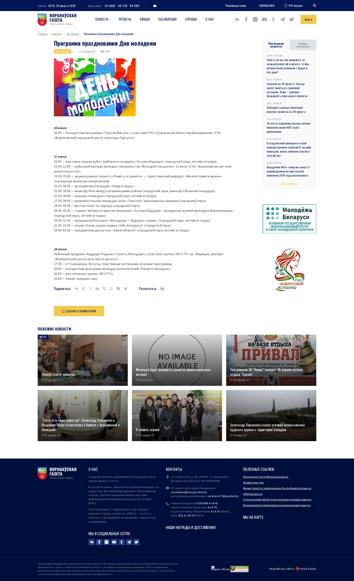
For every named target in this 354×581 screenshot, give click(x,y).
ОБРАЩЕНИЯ (266, 5)
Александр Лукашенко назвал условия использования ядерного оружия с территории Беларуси (267, 427)
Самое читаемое (302, 44)
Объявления (167, 19)
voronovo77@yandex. (221, 496)
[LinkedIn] (97, 288)
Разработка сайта (281, 569)
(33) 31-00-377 (187, 515)
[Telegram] (125, 288)
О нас (209, 19)
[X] (90, 288)
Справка (191, 19)
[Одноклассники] (83, 288)
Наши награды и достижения (191, 527)
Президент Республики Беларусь (266, 477)
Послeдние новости (276, 44)
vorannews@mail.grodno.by (189, 492)
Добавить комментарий (81, 311)
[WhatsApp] (111, 288)
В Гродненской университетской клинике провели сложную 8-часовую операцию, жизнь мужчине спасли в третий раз (289, 149)
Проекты (125, 19)
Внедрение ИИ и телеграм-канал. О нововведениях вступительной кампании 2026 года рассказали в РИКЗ (288, 173)
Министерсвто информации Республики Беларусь (277, 488)
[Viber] (104, 288)
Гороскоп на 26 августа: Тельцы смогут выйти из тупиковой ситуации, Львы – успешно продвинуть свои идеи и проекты (287, 90)
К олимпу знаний (147, 429)
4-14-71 (215, 511)
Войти (308, 19)
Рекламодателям (235, 5)
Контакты (174, 469)
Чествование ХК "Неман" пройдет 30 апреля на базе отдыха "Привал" (266, 372)
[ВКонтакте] (76, 288)
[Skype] (118, 288)
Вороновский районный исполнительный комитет (277, 505)
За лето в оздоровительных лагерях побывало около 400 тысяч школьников (288, 127)
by (237, 496)
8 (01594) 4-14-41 (207, 503)
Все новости (289, 183)
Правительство (253, 482)
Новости (101, 19)
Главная (42, 34)
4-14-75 (212, 507)
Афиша (145, 19)
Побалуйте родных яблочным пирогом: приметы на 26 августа (286, 109)
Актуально (73, 34)
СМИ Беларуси (253, 494)
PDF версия (295, 5)
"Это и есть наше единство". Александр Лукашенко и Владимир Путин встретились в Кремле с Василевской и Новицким (81, 425)
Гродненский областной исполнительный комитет (277, 499)
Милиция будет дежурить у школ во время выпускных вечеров (173, 372)
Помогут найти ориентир (58, 374)
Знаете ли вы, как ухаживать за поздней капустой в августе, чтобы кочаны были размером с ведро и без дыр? (288, 66)
